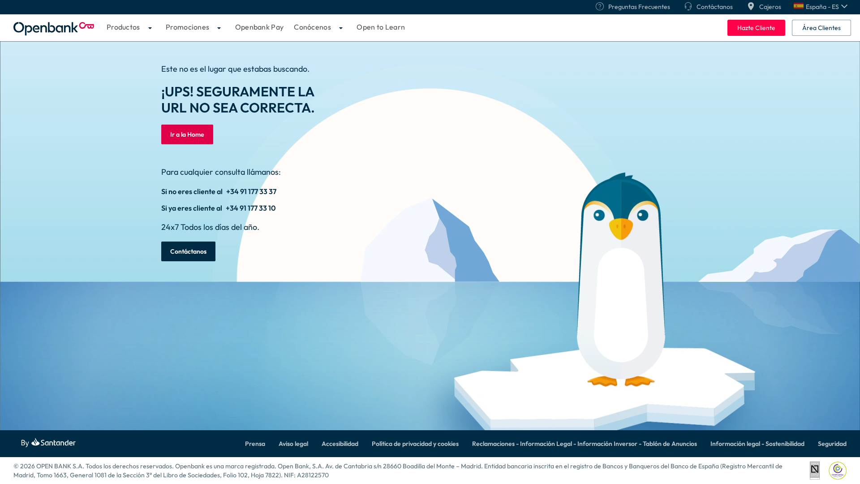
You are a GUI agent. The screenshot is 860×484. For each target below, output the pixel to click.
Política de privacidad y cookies (415, 444)
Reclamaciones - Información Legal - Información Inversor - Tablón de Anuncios (584, 444)
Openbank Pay (259, 26)
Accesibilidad (340, 444)
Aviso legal (293, 444)
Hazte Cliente (756, 28)
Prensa (255, 444)
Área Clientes (821, 28)
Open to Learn (381, 26)
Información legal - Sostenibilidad (757, 444)
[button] (820, 7)
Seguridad (832, 444)
